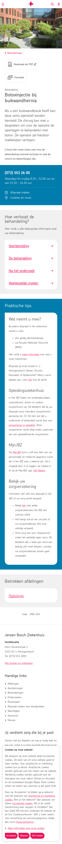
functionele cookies (22, 803)
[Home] (31, 4)
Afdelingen (13, 683)
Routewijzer (14, 702)
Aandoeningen (15, 688)
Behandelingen (16, 692)
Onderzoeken (15, 697)
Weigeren (24, 836)
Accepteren (11, 836)
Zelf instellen (37, 836)
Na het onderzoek (31, 271)
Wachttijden (14, 711)
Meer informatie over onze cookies (26, 828)
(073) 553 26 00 (17, 173)
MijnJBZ (17, 452)
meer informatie (30, 354)
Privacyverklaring (25, 822)
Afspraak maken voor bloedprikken (26, 706)
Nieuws (11, 720)
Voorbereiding (31, 246)
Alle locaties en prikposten (19, 663)
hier (30, 380)
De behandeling (31, 258)
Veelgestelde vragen (31, 283)
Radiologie (16, 596)
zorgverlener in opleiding (22, 425)
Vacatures (13, 715)
